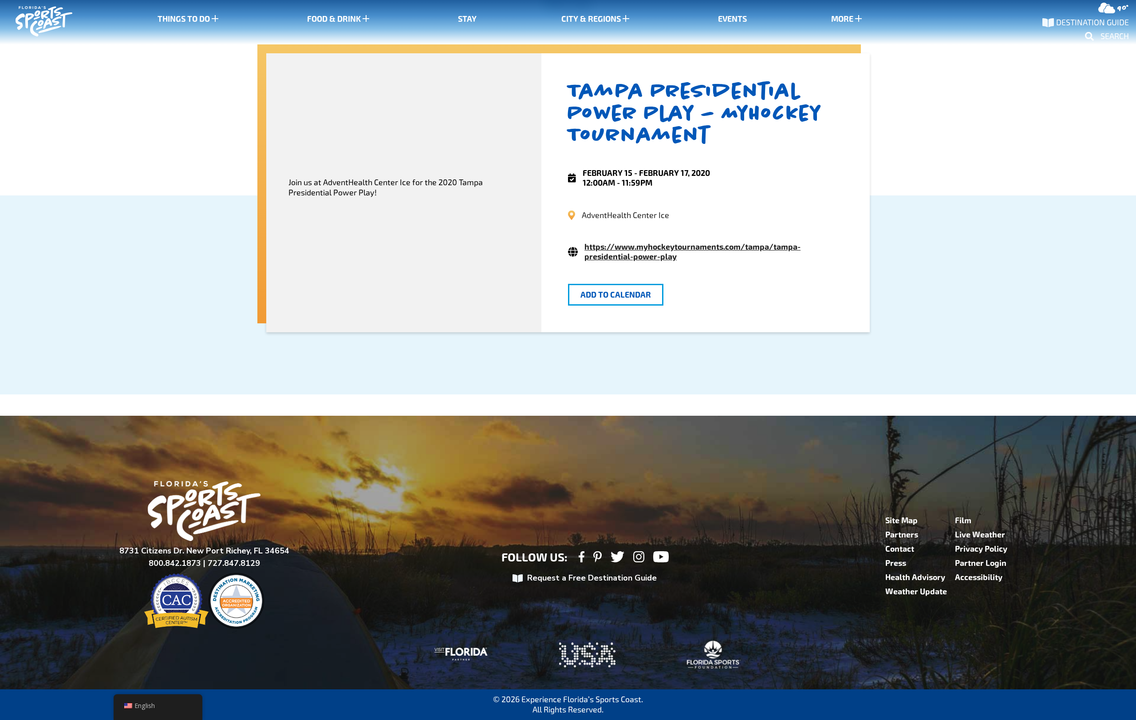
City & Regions (591, 19)
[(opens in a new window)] (581, 558)
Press (895, 563)
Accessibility (978, 577)
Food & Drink (334, 19)
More (842, 19)
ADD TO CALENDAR (615, 295)
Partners (901, 535)
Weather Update (916, 592)
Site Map (901, 520)
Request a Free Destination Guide (592, 578)
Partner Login (980, 563)
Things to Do (184, 19)
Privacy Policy (981, 549)
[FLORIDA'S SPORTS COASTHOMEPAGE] (35, 22)
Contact (899, 549)
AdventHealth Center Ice (625, 215)
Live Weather (980, 535)
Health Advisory (915, 577)
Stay (467, 19)
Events (732, 19)
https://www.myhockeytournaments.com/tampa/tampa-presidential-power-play (692, 252)
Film (963, 520)
